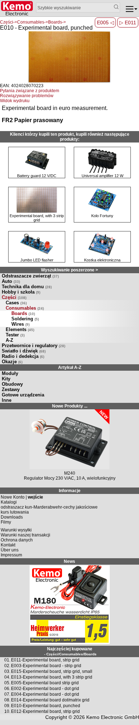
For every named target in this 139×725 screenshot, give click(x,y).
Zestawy (11, 389)
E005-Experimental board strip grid (45, 682)
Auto (11, 281)
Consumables (25, 308)
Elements (20, 329)
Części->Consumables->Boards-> (33, 22)
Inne (6, 400)
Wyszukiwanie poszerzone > (69, 270)
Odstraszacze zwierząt (30, 276)
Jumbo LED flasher (36, 260)
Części (14, 297)
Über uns (10, 550)
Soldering (25, 318)
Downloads (12, 517)
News (69, 561)
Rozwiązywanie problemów (26, 95)
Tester (15, 335)
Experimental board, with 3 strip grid (37, 218)
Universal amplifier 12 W (102, 176)
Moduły (10, 373)
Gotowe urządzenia (23, 395)
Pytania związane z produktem (29, 90)
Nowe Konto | (22, 497)
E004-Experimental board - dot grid (45, 694)
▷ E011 (127, 22)
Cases (16, 302)
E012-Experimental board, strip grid (45, 711)
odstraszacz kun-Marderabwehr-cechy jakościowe (49, 507)
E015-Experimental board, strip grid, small (51, 671)
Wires (20, 324)
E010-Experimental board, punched (45, 705)
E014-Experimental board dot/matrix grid (50, 700)
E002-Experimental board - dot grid (45, 688)
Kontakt (8, 545)
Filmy (6, 522)
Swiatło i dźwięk (24, 351)
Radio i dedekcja (23, 356)
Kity (6, 378)
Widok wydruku (15, 100)
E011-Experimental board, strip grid (45, 660)
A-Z (9, 340)
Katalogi (9, 502)
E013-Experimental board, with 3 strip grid (51, 677)
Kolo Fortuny (102, 216)
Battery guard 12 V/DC (36, 176)
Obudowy (12, 384)
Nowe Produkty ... (69, 406)
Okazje (12, 361)
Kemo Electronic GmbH (112, 717)
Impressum (11, 555)
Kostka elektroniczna (102, 260)
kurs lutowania (15, 512)
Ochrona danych (17, 540)
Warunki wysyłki (16, 530)
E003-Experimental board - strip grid (46, 665)
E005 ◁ (105, 22)
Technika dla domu (27, 286)
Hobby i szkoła (21, 292)
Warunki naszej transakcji (25, 535)
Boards (23, 313)
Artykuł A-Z (69, 367)
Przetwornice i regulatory (33, 345)
